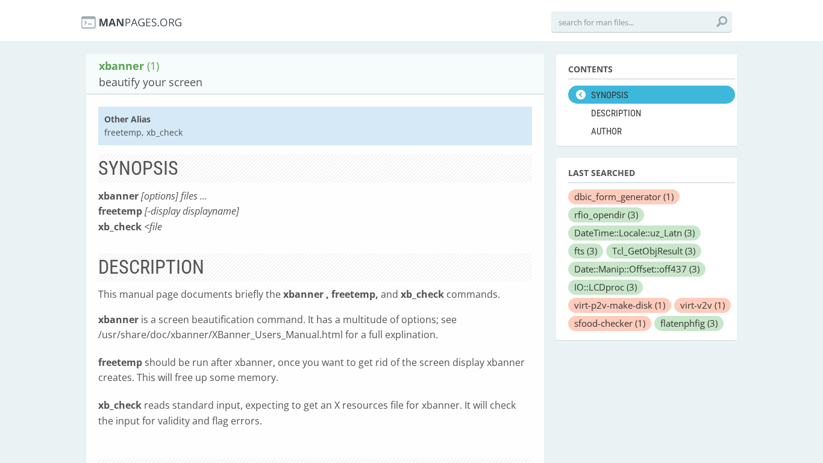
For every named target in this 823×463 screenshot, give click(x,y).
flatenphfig (689, 323)
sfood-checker (609, 323)
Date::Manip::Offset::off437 (636, 269)
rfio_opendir (606, 215)
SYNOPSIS (609, 95)
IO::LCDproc (605, 287)
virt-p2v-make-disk (619, 305)
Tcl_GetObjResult (653, 251)
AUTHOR (606, 131)
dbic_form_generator (624, 197)
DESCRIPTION (616, 113)
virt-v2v (702, 305)
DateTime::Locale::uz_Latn (634, 233)
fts (585, 251)
